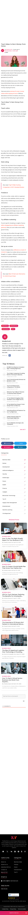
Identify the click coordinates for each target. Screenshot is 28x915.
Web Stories (4, 888)
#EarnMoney (5, 325)
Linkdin (21, 447)
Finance (16, 864)
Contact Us (4, 869)
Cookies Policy (5, 909)
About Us (3, 862)
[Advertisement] (14, 25)
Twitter (21, 443)
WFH (13, 329)
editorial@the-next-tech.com (10, 881)
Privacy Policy (13, 909)
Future (15, 867)
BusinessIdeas (6, 329)
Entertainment (18, 869)
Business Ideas (8, 50)
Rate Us (18, 897)
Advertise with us (6, 867)
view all (22, 429)
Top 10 (15, 872)
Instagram (8, 447)
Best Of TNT (4, 872)
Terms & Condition (22, 909)
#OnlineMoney (14, 325)
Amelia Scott (9, 49)
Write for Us (4, 864)
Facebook (8, 443)
